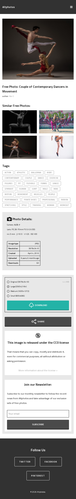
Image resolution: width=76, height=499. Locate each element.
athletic (21, 172)
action (8, 172)
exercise (54, 177)
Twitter (25, 461)
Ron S (11, 96)
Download (41, 305)
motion (8, 194)
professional (48, 199)
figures (8, 183)
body (49, 172)
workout (64, 205)
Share (40, 321)
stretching (10, 205)
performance (11, 199)
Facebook (51, 461)
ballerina (36, 172)
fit (19, 183)
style (24, 205)
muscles (38, 194)
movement (23, 194)
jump (34, 188)
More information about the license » (38, 370)
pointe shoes (30, 199)
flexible (31, 183)
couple (28, 177)
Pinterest (38, 475)
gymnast (9, 188)
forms (44, 183)
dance (41, 177)
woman (50, 205)
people (51, 194)
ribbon (64, 199)
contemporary (12, 177)
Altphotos (8, 7)
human (22, 188)
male (45, 188)
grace (56, 183)
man (56, 188)
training (37, 205)
